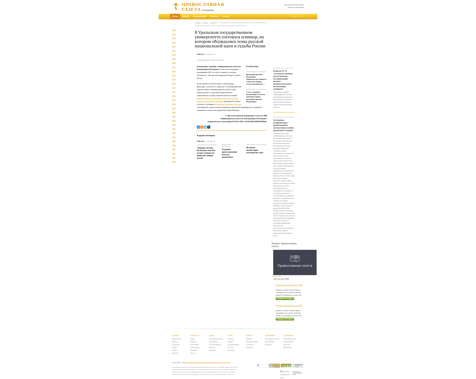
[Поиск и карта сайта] (299, 16)
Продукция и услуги (272, 339)
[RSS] (302, 16)
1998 (174, 145)
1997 (174, 149)
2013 (174, 84)
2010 (174, 96)
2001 (174, 133)
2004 (174, 121)
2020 (174, 55)
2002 (174, 129)
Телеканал (195, 335)
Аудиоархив (213, 341)
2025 (174, 34)
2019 (174, 59)
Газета (230, 335)
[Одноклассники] (201, 127)
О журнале (250, 344)
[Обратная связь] (295, 16)
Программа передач (216, 339)
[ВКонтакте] (198, 127)
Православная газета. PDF (289, 285)
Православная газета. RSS (289, 305)
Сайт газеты (277, 276)
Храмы (174, 347)
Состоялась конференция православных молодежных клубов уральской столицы (283, 125)
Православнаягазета (203, 6)
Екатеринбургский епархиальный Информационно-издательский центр (208, 362)
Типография (270, 335)
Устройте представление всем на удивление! (229, 153)
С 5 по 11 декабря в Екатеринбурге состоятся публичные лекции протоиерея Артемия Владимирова (255, 97)
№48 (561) (201, 141)
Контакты (214, 16)
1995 (174, 158)
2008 (174, 104)
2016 (174, 71)
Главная (198, 23)
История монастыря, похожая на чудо (254, 150)
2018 (174, 63)
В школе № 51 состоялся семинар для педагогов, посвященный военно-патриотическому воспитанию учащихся (282, 80)
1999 (174, 141)
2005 (174, 117)
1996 (174, 154)
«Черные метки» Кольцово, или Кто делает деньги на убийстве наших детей (206, 152)
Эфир (192, 339)
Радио (211, 335)
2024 (174, 38)
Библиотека (287, 347)
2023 (174, 43)
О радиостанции (215, 344)
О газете (225, 16)
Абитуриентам (288, 341)
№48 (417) (214, 23)
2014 (174, 79)
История (175, 353)
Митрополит (176, 339)
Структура (176, 344)
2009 (174, 100)
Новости (185, 16)
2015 (174, 75)
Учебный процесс (289, 339)
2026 (174, 30)
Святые (174, 350)
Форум (193, 353)
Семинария (288, 335)
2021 (174, 51)
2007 (174, 108)
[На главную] (292, 16)
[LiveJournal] (208, 127)
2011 (173, 92)
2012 (174, 88)
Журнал (249, 335)
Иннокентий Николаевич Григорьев (228, 104)
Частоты (212, 347)
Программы (195, 344)
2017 (174, 67)
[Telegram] (205, 127)
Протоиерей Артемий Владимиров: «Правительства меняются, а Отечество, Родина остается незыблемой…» (256, 79)
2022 (174, 47)
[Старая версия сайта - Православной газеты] (286, 367)
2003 (174, 125)
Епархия (175, 335)
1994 (174, 162)
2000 (174, 137)
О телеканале (195, 347)
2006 (174, 112)
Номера (205, 23)
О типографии (270, 341)
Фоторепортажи (199, 16)
